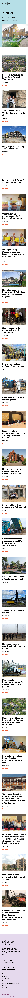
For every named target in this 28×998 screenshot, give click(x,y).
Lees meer (5, 85)
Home (4, 974)
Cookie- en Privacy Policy (8, 996)
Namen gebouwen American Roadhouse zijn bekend (13, 646)
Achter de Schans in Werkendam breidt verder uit (13, 113)
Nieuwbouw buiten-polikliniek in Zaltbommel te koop (13, 877)
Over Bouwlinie (6, 978)
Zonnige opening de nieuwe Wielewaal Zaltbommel (11, 330)
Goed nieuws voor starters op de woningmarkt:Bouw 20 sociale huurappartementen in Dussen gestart (13, 915)
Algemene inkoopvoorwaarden (11, 983)
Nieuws (4, 985)
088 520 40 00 (9, 949)
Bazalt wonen (6, 981)
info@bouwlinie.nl (11, 952)
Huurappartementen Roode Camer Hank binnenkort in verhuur (11, 471)
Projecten (5, 976)
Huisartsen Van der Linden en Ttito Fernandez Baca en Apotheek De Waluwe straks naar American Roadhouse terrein (14, 839)
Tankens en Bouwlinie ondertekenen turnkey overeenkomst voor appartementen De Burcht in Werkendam (14, 798)
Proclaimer (16, 996)
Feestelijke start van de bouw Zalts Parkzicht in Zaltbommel (12, 77)
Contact (4, 988)
